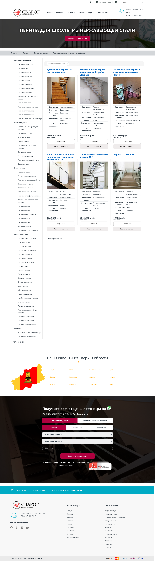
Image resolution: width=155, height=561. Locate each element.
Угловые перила (24, 302)
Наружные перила (25, 294)
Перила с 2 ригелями (26, 316)
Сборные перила (24, 246)
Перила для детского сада (28, 107)
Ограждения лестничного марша (28, 97)
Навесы (70, 521)
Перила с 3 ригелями (26, 320)
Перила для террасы (25, 115)
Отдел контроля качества (115, 517)
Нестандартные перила (27, 250)
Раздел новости (111, 521)
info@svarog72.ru (137, 15)
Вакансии (108, 527)
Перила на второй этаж (27, 238)
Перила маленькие (25, 258)
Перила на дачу (24, 80)
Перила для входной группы (28, 160)
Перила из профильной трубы (29, 196)
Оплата (108, 547)
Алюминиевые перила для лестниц (28, 201)
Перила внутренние (25, 254)
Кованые (70, 534)
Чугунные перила (24, 226)
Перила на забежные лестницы (30, 119)
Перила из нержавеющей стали (30, 180)
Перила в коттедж (25, 76)
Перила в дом (23, 68)
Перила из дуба (24, 206)
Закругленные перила (26, 262)
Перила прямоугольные (27, 324)
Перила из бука (24, 218)
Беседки (70, 511)
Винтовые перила (25, 152)
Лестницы (70, 527)
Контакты (108, 537)
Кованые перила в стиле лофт (29, 332)
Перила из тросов (25, 133)
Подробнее (61, 141)
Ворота (70, 514)
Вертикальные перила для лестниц (28, 128)
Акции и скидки (110, 511)
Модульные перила (25, 156)
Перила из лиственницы (27, 214)
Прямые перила (24, 274)
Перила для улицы (25, 92)
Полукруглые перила (26, 306)
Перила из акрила (24, 210)
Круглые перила (24, 137)
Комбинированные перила (28, 298)
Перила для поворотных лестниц (27, 146)
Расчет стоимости (61, 146)
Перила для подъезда (26, 111)
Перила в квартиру (25, 72)
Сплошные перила (25, 282)
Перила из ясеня (24, 222)
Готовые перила (24, 242)
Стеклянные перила (25, 184)
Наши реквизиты (111, 534)
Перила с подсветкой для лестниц (27, 311)
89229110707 (139, 10)
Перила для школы (41, 53)
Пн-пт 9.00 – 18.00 (104, 2)
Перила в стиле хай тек (27, 336)
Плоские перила (24, 270)
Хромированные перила (27, 192)
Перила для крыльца (25, 88)
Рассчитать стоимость (77, 39)
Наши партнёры (111, 514)
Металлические (73, 537)
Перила (25, 53)
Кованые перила (24, 172)
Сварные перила (24, 164)
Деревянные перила (25, 188)
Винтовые (71, 531)
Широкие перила (24, 290)
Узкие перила (23, 286)
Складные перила (24, 278)
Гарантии (108, 544)
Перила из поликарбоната (28, 230)
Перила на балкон (25, 84)
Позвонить (82, 414)
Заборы (70, 517)
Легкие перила (23, 266)
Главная (14, 53)
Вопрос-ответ (110, 524)
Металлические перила (27, 176)
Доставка (108, 541)
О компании (109, 531)
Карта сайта (36, 558)
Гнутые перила (23, 141)
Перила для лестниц (25, 64)
